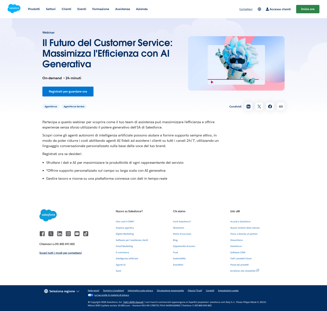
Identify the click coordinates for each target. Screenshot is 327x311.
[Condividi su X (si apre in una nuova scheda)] (259, 106)
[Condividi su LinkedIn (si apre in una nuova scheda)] (248, 106)
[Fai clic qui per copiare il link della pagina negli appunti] (281, 106)
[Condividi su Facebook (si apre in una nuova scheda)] (270, 106)
